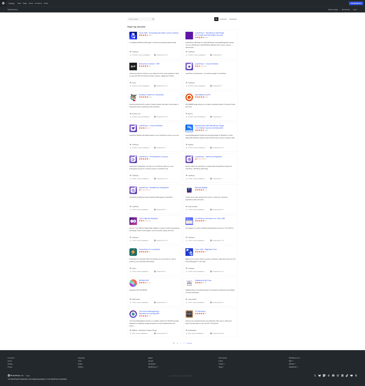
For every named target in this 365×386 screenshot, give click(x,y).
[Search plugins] (153, 19)
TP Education (200, 311)
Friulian (28, 375)
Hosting (10, 364)
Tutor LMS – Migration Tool (206, 249)
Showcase (81, 358)
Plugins (80, 364)
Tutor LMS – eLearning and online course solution (159, 33)
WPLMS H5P (144, 280)
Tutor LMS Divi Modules (148, 218)
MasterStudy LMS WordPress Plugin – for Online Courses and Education (209, 127)
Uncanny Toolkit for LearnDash (151, 95)
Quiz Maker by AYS (202, 95)
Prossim (189, 343)
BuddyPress (293, 367)
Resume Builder (201, 188)
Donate (222, 364)
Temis (80, 361)
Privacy (10, 367)
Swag (221, 367)
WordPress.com (294, 358)
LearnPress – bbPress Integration (208, 157)
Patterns (80, 367)
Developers (152, 364)
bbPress (292, 364)
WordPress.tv (153, 367)
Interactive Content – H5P (149, 64)
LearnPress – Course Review (206, 64)
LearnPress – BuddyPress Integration (154, 188)
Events (221, 361)
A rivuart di (11, 358)
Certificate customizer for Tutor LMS (210, 218)
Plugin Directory (13, 9)
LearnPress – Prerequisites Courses (153, 157)
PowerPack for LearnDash (149, 249)
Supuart (150, 361)
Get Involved (223, 358)
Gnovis (10, 361)
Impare (150, 358)
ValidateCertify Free (203, 280)
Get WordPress (356, 3)
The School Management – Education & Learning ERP (149, 312)
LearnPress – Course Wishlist (151, 126)
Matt (291, 361)
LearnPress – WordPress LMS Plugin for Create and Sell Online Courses (209, 34)
